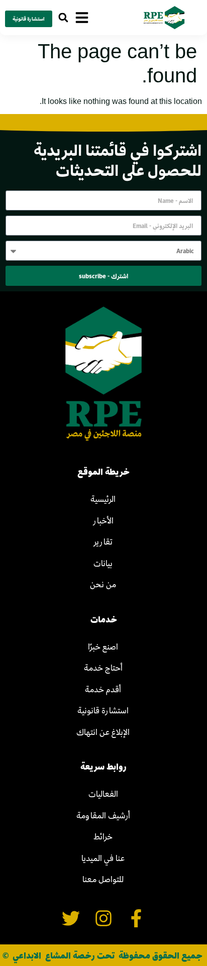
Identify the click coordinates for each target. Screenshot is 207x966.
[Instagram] (103, 918)
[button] (63, 18)
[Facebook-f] (136, 918)
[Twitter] (71, 918)
